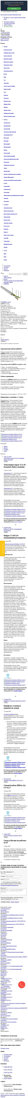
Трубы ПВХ (6, 238)
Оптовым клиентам (9, 21)
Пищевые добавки (7, 104)
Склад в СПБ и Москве (8, 276)
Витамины (6, 107)
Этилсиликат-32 (8, 473)
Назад (5, 461)
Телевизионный (6, 186)
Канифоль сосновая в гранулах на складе (15, 700)
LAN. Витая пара (7, 122)
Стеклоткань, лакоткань (8, 223)
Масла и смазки (6, 67)
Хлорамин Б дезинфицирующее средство (12, 918)
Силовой (5, 168)
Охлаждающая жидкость (8, 71)
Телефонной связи (7, 189)
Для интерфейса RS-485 (8, 134)
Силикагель (6, 95)
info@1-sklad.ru (8, 25)
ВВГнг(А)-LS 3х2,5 (6, 987)
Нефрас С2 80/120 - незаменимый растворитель (13, 529)
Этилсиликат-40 (8, 488)
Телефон (3, 876)
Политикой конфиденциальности (9, 885)
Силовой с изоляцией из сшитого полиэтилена (12, 174)
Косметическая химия (8, 49)
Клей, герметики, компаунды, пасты (10, 213)
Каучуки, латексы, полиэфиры (9, 86)
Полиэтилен (6, 229)
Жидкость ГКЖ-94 (5, 1015)
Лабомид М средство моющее (8, 1022)
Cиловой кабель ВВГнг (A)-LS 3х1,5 (13, 779)
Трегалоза (3, 936)
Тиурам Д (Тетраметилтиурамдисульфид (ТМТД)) (14, 956)
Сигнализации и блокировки (9, 165)
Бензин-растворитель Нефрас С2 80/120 (14, 544)
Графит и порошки (7, 89)
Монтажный (6, 140)
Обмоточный (6, 201)
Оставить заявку (8, 26)
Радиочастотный (7, 153)
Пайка (5, 77)
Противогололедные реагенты (9, 116)
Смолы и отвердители (8, 55)
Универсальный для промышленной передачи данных (14, 195)
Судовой (5, 183)
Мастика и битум (7, 219)
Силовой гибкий (7, 171)
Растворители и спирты (8, 64)
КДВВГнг (6, 283)
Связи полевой (6, 162)
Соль (5, 80)
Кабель (5, 119)
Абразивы (5, 247)
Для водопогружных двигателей (10, 131)
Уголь (5, 92)
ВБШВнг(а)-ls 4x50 (6, 994)
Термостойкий (6, 192)
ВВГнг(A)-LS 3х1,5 (13, 795)
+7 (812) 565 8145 (5, 35)
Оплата (6, 269)
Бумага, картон (6, 226)
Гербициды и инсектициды (9, 113)
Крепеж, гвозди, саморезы (9, 235)
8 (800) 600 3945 (5, 38)
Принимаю (14, 8)
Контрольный (6, 137)
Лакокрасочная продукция (9, 210)
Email (2, 879)
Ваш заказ (4, 888)
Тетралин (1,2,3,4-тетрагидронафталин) (11, 969)
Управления (6, 198)
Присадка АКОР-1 (5, 963)
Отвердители (6, 98)
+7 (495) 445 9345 (5, 32)
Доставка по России (9, 23)
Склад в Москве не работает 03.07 (13, 834)
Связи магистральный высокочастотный (11, 159)
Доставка (6, 267)
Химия (5, 46)
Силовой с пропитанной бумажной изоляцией (12, 180)
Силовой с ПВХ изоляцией (9, 177)
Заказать (3, 341)
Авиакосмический (7, 125)
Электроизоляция (7, 216)
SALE (5, 250)
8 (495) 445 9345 (8, 1072)
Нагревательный (7, 143)
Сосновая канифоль (9, 714)
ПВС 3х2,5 (3, 975)
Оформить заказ (17, 14)
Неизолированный (7, 147)
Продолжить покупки (6, 14)
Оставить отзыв (5, 1048)
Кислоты (5, 74)
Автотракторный (7, 128)
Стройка (6, 204)
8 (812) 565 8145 (8, 1069)
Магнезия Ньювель (6, 943)
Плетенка (5, 150)
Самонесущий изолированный (9, 156)
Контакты (6, 270)
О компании (7, 265)
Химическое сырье (7, 101)
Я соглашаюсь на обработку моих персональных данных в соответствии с (11, 883)
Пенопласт (6, 232)
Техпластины (6, 83)
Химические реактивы (8, 58)
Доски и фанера (7, 241)
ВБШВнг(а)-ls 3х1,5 (6, 1000)
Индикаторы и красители (8, 61)
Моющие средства (7, 110)
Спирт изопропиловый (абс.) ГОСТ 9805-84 (12, 924)
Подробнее (3, 910)
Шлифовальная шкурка (8, 244)
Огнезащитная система (8, 207)
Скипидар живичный (6, 930)
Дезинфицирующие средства (9, 52)
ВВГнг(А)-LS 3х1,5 (6, 981)
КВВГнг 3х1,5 (4, 1028)
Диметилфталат (5, 911)
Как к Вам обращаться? (7, 872)
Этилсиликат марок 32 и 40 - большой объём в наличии (14, 458)
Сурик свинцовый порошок (8, 949)
